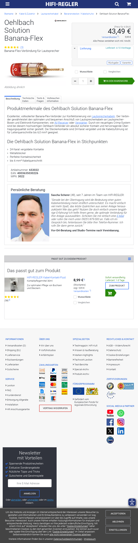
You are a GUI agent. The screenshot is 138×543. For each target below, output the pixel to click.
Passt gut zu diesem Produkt (69, 258)
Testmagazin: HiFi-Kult (85, 345)
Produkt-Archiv (81, 374)
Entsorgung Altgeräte (17, 399)
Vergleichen (114, 71)
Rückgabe (113, 62)
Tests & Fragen (40, 99)
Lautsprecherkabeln (103, 116)
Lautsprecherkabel (49, 14)
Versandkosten (109, 37)
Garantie (126, 62)
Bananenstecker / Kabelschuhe (79, 14)
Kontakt (112, 369)
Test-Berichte (81, 364)
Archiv (50, 499)
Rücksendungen (15, 359)
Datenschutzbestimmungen (68, 539)
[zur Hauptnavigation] (7, 4)
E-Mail (120, 216)
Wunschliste (86, 71)
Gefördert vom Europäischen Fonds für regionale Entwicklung (86, 402)
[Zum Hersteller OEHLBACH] (60, 21)
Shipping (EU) (14, 350)
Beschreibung (13, 98)
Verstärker (81, 122)
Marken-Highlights (83, 355)
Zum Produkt (117, 285)
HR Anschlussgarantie (18, 409)
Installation (12, 404)
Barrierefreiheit (115, 359)
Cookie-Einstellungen (77, 526)
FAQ (9, 390)
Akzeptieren (118, 513)
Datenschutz (114, 350)
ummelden (32, 499)
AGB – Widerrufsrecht (119, 345)
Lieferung (85, 48)
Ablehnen (118, 521)
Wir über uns (47, 345)
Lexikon (11, 385)
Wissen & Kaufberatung (86, 350)
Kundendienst (14, 395)
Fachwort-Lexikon (83, 359)
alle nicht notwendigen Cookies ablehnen (70, 534)
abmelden (16, 499)
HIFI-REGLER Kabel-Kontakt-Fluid (46, 277)
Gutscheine (13, 369)
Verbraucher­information (53, 99)
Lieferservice (13, 355)
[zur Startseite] (62, 4)
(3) (22, 47)
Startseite (8, 14)
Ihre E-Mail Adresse (28, 483)
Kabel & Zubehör (27, 14)
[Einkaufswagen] (129, 4)
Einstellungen (118, 530)
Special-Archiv (81, 369)
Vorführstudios (48, 350)
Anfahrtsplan (47, 355)
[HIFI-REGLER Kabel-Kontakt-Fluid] (14, 286)
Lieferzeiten (13, 364)
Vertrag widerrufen (55, 408)
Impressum (90, 539)
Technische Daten (28, 99)
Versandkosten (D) (16, 345)
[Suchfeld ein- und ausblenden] (117, 4)
